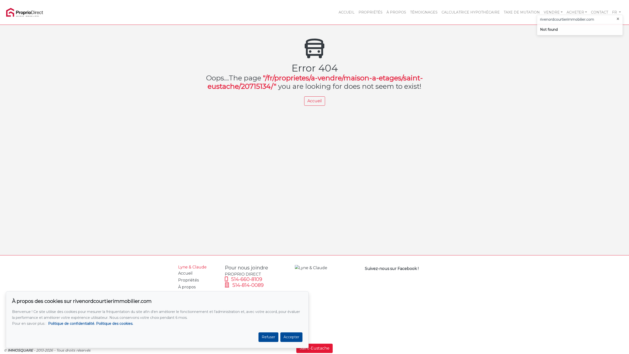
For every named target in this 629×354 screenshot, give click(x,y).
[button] (616, 12)
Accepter (291, 337)
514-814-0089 (247, 285)
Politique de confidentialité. (71, 323)
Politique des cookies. (114, 323)
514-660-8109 (246, 279)
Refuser (268, 337)
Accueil (314, 101)
